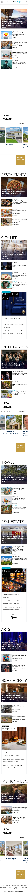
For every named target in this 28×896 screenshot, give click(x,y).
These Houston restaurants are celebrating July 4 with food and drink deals (13, 754)
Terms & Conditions (16, 888)
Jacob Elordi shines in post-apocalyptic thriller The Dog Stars (19, 64)
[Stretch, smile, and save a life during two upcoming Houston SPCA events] (6, 285)
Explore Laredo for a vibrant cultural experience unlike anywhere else (19, 509)
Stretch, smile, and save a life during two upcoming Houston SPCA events (19, 284)
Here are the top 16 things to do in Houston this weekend (13, 365)
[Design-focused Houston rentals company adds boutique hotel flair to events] (6, 719)
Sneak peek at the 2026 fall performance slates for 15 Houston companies (11, 646)
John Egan (14, 37)
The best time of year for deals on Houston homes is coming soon (13, 538)
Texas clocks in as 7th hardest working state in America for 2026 (19, 265)
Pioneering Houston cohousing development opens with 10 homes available (18, 549)
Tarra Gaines (4, 650)
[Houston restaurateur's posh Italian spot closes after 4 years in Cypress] (6, 213)
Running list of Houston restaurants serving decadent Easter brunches (13, 767)
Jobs (10, 887)
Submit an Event (15, 885)
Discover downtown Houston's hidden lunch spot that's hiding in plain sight (19, 221)
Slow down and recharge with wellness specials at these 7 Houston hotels (19, 809)
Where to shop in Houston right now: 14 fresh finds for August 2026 (19, 819)
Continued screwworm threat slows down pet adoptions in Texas (12, 255)
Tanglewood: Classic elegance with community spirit (11, 320)
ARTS (5, 629)
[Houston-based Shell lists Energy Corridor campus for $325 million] (6, 35)
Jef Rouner (14, 493)
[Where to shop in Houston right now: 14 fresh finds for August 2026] (6, 819)
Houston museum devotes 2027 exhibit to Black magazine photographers (18, 667)
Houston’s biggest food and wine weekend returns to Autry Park (19, 393)
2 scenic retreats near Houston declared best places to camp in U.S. (13, 479)
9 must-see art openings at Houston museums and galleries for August (19, 657)
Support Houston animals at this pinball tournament (12, 596)
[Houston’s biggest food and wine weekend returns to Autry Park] (6, 394)
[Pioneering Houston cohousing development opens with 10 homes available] (6, 550)
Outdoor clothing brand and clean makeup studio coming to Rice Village (13, 23)
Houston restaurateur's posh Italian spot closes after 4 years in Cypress (19, 212)
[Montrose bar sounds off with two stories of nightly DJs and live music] (6, 54)
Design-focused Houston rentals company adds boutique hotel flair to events (19, 718)
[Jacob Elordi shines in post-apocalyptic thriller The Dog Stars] (6, 64)
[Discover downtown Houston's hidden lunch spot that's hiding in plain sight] (6, 222)
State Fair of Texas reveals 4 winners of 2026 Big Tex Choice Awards (19, 500)
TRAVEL (7, 462)
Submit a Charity (23, 885)
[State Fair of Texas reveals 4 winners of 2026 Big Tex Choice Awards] (6, 500)
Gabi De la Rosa (5, 802)
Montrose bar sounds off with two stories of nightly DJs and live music (19, 54)
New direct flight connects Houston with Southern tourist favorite (19, 490)
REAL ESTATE (12, 521)
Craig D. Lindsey (15, 57)
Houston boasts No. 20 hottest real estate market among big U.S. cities (19, 560)
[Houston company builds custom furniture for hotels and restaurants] (6, 709)
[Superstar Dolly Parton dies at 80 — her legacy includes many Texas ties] (6, 375)
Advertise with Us (3, 887)
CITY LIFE (9, 238)
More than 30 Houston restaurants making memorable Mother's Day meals (13, 760)
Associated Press (15, 205)
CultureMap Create (15, 224)
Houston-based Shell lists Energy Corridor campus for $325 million (19, 34)
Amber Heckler (15, 563)
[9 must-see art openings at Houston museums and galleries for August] (6, 658)
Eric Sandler (4, 27)
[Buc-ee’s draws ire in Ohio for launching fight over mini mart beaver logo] (6, 276)
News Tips (8, 885)
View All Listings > (20, 160)
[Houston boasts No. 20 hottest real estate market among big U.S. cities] (6, 560)
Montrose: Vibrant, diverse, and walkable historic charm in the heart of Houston (13, 332)
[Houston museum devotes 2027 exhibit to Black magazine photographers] (6, 668)
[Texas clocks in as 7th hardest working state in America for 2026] (6, 266)
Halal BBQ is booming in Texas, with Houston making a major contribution (19, 202)
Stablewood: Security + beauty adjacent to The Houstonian (13, 326)
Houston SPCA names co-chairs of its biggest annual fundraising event (12, 608)
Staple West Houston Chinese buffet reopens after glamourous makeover (19, 44)
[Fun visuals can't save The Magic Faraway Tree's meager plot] (6, 385)
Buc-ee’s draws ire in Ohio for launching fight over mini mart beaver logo (19, 275)
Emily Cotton (4, 701)
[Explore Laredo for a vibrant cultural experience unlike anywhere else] (6, 509)
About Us (2, 885)
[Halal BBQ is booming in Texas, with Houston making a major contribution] (6, 203)
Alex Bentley (14, 67)
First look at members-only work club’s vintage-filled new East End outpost (12, 697)
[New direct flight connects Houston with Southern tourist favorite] (6, 491)
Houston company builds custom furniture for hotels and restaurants (19, 708)
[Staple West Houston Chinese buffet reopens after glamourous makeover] (6, 45)
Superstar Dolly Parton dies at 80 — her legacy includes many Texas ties (19, 374)
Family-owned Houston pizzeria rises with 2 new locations (13, 192)
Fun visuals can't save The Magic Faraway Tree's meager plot (19, 384)
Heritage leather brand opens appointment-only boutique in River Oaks (12, 798)
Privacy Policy (25, 887)
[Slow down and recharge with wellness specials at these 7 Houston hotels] (6, 810)
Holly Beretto (14, 670)
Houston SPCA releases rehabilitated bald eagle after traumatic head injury (13, 602)
